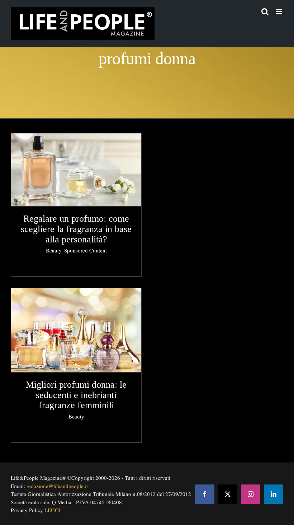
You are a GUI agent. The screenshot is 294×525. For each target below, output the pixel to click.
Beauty (53, 250)
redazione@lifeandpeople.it (57, 485)
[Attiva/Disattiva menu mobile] (279, 11)
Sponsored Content (85, 250)
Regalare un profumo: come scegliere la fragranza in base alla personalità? (76, 228)
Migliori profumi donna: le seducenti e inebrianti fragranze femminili (76, 394)
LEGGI (52, 510)
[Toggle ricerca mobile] (265, 11)
